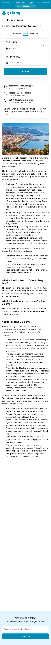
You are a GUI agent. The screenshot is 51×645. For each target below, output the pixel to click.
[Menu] (47, 13)
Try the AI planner (24, 6)
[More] (3, 20)
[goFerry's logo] (12, 13)
